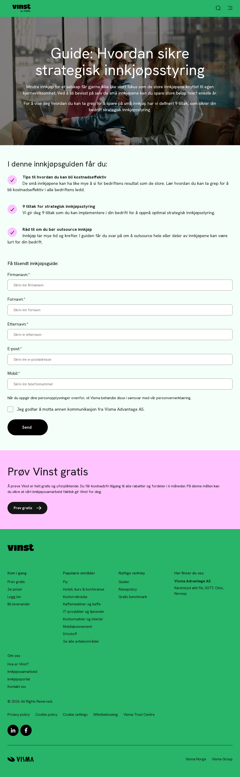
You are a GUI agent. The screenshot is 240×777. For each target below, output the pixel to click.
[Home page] (21, 8)
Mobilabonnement (77, 626)
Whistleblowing (105, 714)
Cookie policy (46, 714)
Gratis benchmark (133, 596)
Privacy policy (19, 714)
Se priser (15, 589)
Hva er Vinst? (18, 664)
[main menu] (230, 8)
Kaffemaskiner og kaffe (82, 604)
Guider (124, 581)
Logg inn (14, 596)
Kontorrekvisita (75, 596)
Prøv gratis (23, 507)
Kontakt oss (17, 686)
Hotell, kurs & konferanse (83, 589)
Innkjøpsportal (19, 679)
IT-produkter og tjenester (83, 611)
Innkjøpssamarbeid (22, 671)
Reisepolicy (128, 589)
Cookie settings (75, 714)
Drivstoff (70, 633)
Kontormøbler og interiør (83, 619)
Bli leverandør (19, 604)
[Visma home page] (21, 759)
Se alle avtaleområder (81, 641)
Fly (65, 581)
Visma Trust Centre (139, 714)
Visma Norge (196, 759)
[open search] (218, 8)
